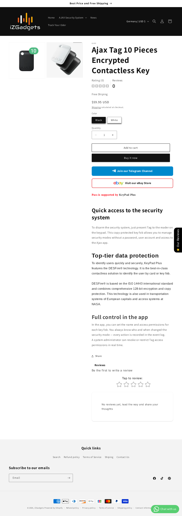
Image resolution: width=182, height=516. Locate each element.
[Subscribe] (69, 478)
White (114, 120)
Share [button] (98, 356)
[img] (100, 86)
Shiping (109, 457)
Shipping (96, 107)
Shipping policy (124, 508)
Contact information (145, 508)
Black (98, 120)
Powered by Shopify (53, 508)
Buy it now (131, 158)
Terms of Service (92, 457)
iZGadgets (39, 508)
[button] (72, 17)
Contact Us (123, 457)
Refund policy (72, 457)
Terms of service (106, 508)
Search (57, 457)
